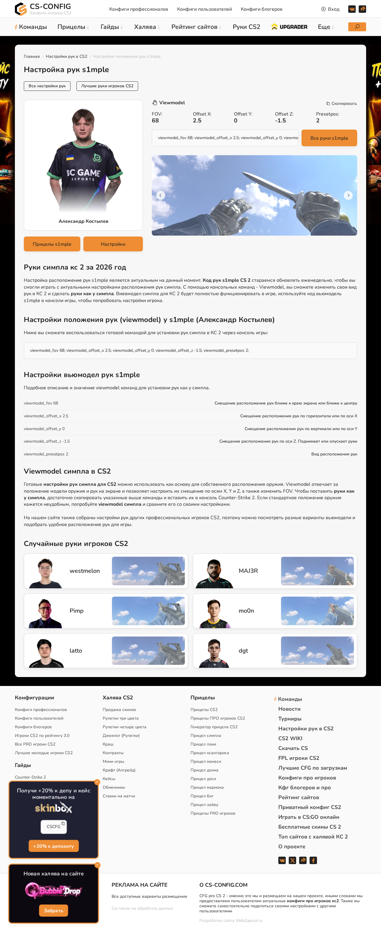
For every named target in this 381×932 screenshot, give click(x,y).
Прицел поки (203, 744)
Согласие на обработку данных (142, 908)
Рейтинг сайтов (298, 797)
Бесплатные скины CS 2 (309, 826)
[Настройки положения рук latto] (40, 650)
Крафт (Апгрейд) (119, 770)
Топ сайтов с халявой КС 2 (313, 836)
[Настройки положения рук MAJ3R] (209, 571)
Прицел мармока (207, 787)
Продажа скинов (119, 709)
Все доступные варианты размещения (149, 896)
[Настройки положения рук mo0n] (209, 611)
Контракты (113, 753)
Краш (108, 744)
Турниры (290, 718)
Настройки (113, 244)
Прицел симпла (205, 735)
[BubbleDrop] (53, 891)
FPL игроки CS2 (298, 758)
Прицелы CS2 (204, 709)
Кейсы (109, 779)
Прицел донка (204, 770)
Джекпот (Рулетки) (121, 735)
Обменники (114, 787)
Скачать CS (293, 748)
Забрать (53, 910)
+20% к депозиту (53, 846)
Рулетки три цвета (121, 718)
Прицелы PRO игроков (212, 813)
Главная (32, 56)
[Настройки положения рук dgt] (209, 650)
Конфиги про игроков (307, 777)
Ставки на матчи (119, 796)
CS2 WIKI (290, 738)
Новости (289, 708)
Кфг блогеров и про (304, 787)
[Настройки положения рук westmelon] (40, 571)
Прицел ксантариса (209, 753)
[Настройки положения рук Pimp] (40, 611)
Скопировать (344, 104)
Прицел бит (201, 796)
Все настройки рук (47, 86)
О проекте (291, 846)
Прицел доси (203, 779)
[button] (240, 231)
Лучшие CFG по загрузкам (312, 767)
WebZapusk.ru (249, 920)
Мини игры (113, 761)
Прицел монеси (205, 761)
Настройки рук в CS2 (66, 56)
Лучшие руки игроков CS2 (107, 86)
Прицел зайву (204, 804)
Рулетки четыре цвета (124, 727)
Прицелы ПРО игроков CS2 (217, 718)
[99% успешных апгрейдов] (289, 26)
